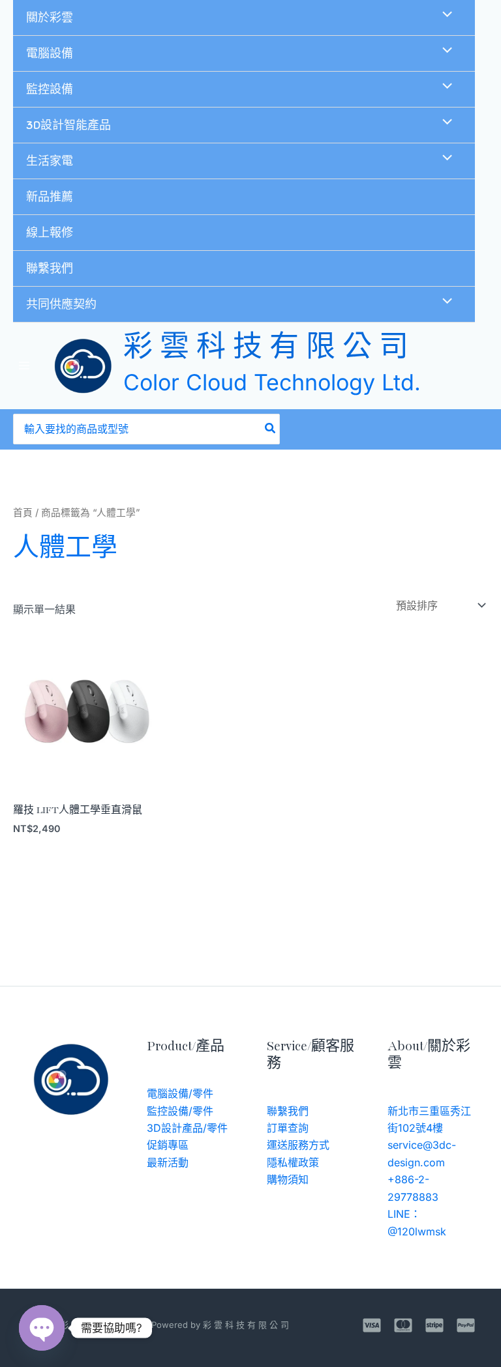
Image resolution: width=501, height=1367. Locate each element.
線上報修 (49, 232)
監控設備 (49, 89)
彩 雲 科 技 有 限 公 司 (265, 349)
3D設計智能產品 (68, 125)
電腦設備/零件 (180, 1093)
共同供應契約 (61, 304)
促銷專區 (168, 1144)
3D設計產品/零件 (187, 1127)
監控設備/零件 (180, 1110)
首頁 (23, 513)
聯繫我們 (49, 268)
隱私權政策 (293, 1162)
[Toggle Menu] (443, 15)
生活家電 (49, 161)
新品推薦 (49, 197)
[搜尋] (270, 429)
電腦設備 (49, 53)
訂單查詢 (288, 1127)
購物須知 (288, 1179)
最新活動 (168, 1162)
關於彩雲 (49, 17)
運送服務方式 (298, 1144)
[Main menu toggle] (24, 365)
